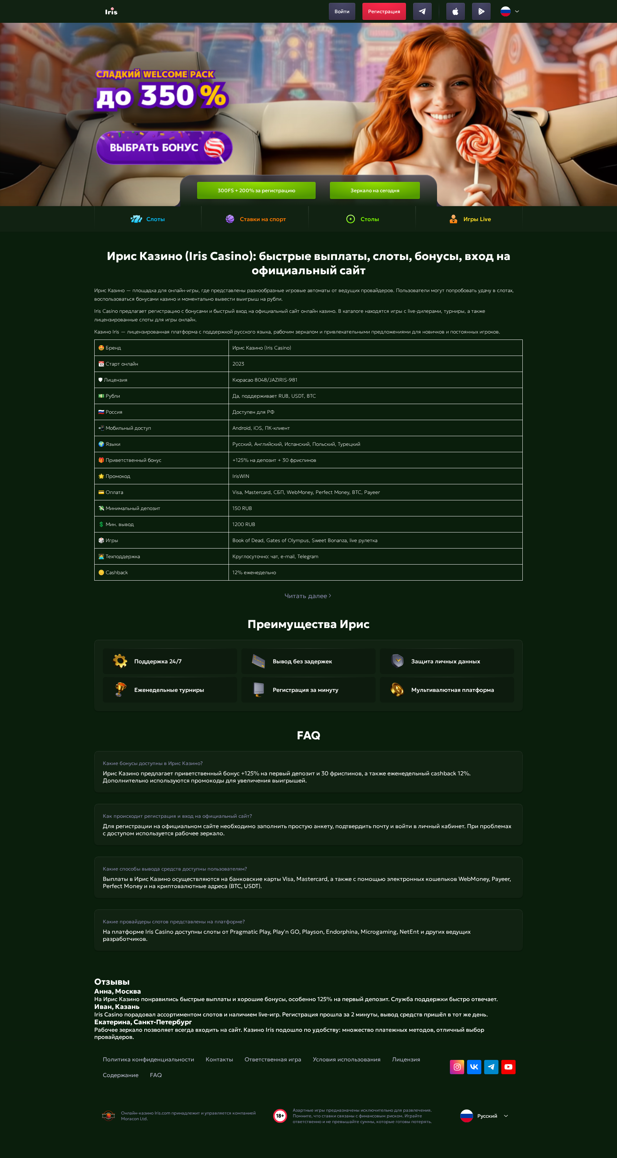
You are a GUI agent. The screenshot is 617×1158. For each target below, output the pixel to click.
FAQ (156, 1074)
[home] (112, 11)
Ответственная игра (273, 1059)
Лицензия (406, 1059)
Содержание (121, 1074)
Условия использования (347, 1059)
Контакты (219, 1059)
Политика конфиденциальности (148, 1059)
